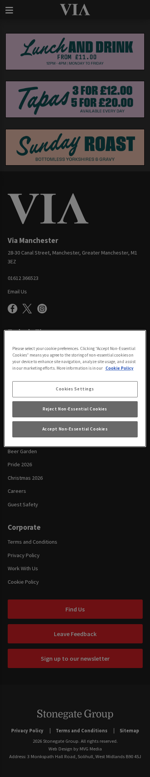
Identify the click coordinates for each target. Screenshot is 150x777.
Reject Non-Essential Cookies (75, 409)
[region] (75, 388)
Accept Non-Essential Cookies (75, 429)
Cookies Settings (75, 389)
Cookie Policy (119, 368)
